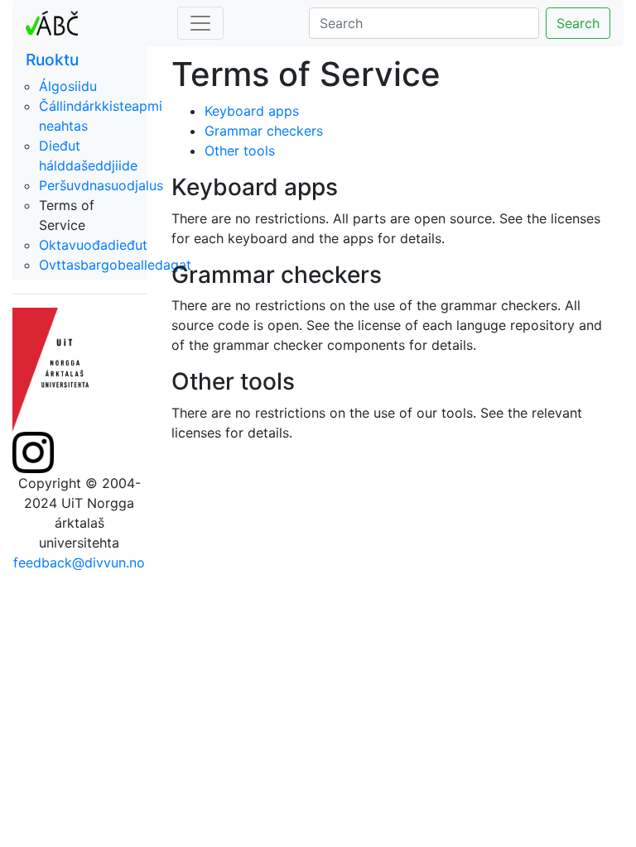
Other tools (240, 150)
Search (578, 23)
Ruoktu (52, 59)
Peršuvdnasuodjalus (101, 185)
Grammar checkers (264, 130)
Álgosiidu (68, 86)
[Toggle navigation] (200, 23)
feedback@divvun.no (79, 562)
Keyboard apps (252, 111)
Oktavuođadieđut (93, 245)
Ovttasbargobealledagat (115, 264)
